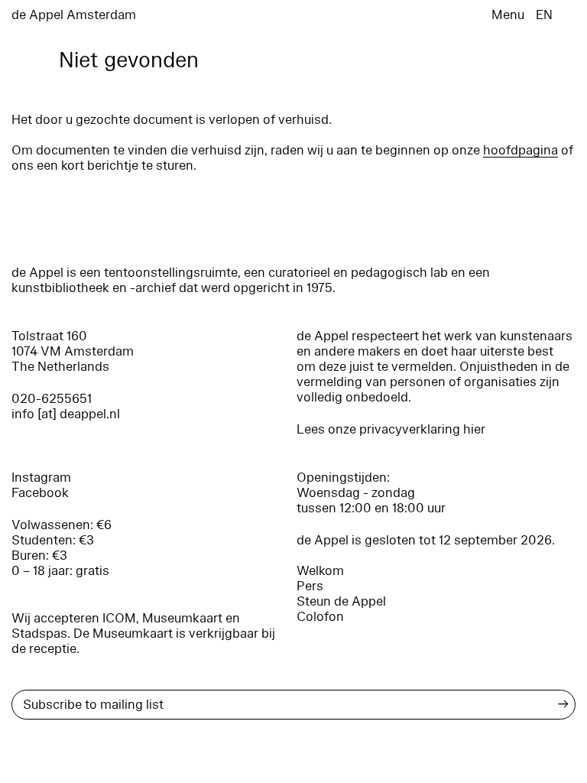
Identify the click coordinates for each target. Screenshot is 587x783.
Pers (310, 586)
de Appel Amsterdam (73, 15)
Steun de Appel (341, 601)
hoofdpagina (520, 150)
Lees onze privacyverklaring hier (391, 429)
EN (544, 15)
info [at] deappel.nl (65, 414)
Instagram (41, 477)
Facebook (40, 493)
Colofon (320, 616)
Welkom (320, 571)
